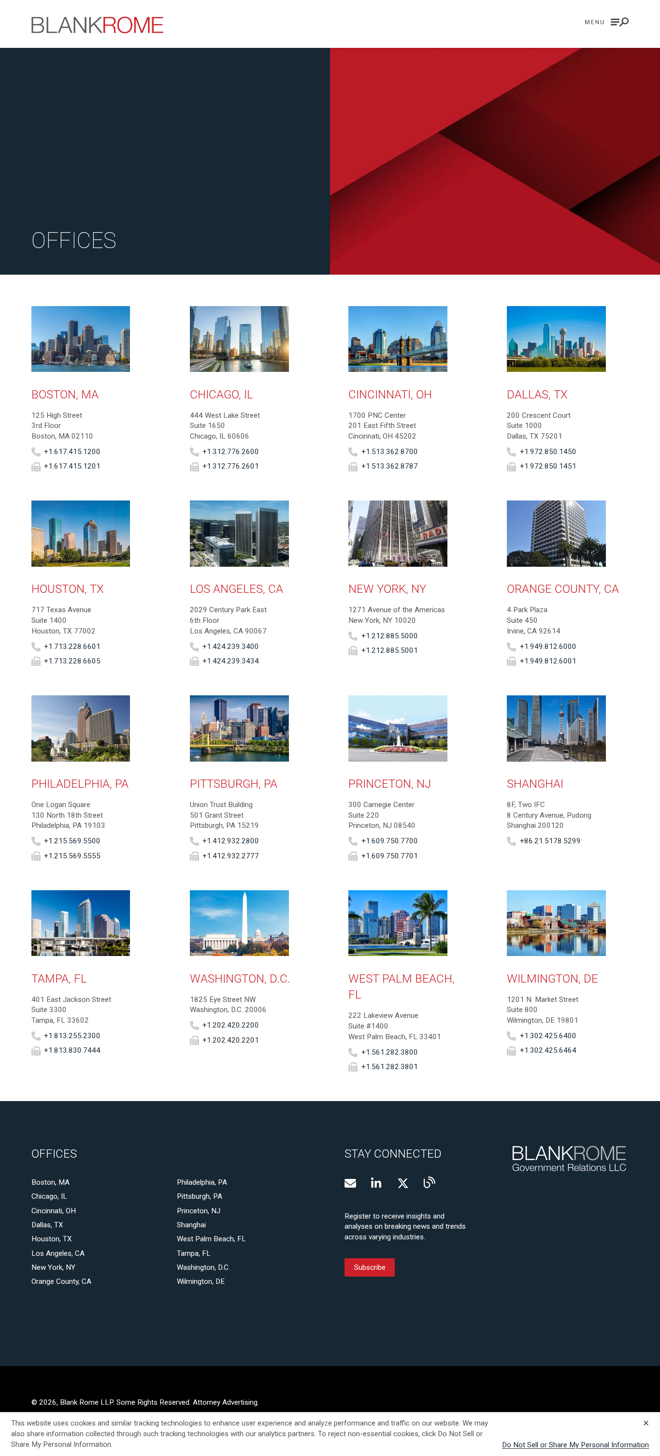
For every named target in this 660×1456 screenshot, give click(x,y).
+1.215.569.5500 (72, 841)
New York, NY (53, 1267)
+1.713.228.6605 (72, 661)
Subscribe (370, 1267)
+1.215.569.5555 (72, 856)
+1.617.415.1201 (72, 466)
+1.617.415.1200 (72, 451)
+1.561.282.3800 (389, 1052)
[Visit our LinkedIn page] (377, 1183)
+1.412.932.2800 (230, 841)
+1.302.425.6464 (548, 1050)
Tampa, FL (194, 1253)
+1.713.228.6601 (72, 646)
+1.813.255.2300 (72, 1035)
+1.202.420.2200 (230, 1025)
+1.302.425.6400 (548, 1035)
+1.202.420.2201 (230, 1040)
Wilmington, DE (201, 1281)
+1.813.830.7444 (72, 1050)
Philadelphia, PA (202, 1182)
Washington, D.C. (203, 1267)
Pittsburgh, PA (199, 1196)
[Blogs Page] (429, 1182)
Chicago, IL (49, 1196)
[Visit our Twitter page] (403, 1183)
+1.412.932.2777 (230, 856)
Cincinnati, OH (53, 1210)
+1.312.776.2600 (230, 451)
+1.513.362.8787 (389, 466)
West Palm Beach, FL (211, 1239)
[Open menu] (607, 22)
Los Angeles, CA (58, 1253)
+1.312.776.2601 (230, 466)
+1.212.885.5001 (389, 650)
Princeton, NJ (198, 1210)
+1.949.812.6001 (548, 661)
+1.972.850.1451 (548, 466)
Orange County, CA (61, 1281)
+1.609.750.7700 (389, 841)
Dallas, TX (47, 1225)
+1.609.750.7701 (389, 856)
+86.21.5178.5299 (550, 841)
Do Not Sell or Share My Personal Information (575, 1445)
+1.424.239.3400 (230, 646)
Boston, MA (50, 1182)
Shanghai (191, 1225)
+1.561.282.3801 (389, 1066)
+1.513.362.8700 (389, 451)
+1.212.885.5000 (389, 636)
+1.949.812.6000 (548, 646)
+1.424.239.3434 (230, 661)
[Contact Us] (350, 1183)
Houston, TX (51, 1239)
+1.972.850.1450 (548, 451)
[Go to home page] (97, 24)
